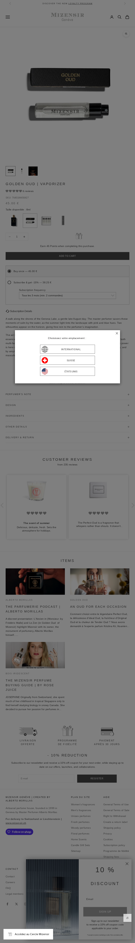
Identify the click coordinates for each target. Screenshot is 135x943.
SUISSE (71, 360)
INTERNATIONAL (71, 349)
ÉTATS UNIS (71, 371)
